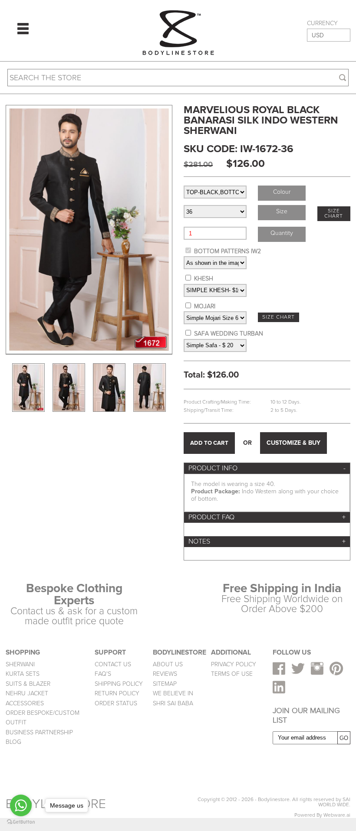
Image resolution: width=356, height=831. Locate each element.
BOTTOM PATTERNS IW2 (227, 251)
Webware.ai (336, 815)
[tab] (267, 468)
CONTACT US (113, 664)
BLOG (13, 742)
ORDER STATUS (116, 703)
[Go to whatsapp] (21, 805)
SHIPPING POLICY (119, 684)
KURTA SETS (23, 674)
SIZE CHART (333, 213)
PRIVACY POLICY (233, 664)
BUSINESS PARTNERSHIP (39, 732)
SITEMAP (165, 684)
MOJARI (204, 306)
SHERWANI (20, 664)
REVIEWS (165, 674)
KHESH (203, 278)
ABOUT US (168, 664)
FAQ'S (103, 674)
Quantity (281, 233)
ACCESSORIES (25, 703)
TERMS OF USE (232, 674)
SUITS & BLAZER (28, 684)
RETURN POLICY (117, 693)
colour (281, 192)
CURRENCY (322, 23)
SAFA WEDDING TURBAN (228, 333)
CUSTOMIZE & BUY (293, 442)
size (281, 211)
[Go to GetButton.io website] (21, 822)
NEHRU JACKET (27, 693)
